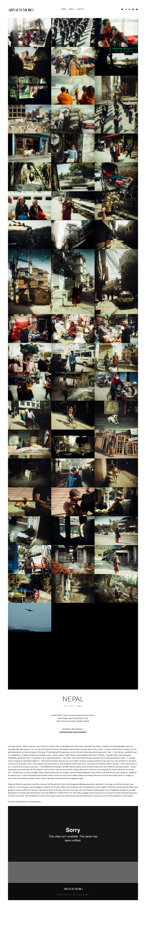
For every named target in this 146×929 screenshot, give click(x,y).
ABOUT (71, 9)
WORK (63, 9)
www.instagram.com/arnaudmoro (73, 732)
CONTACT (81, 9)
